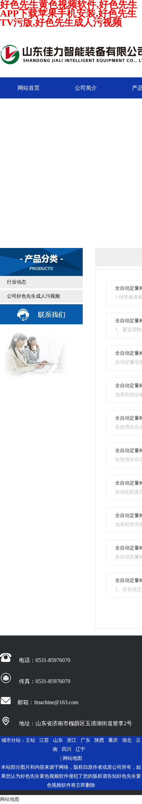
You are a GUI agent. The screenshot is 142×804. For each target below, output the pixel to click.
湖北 (127, 740)
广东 (85, 740)
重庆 (113, 740)
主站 (30, 740)
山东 (58, 740)
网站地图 (72, 758)
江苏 (44, 740)
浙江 (72, 740)
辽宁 (80, 749)
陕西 (99, 740)
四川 (66, 749)
